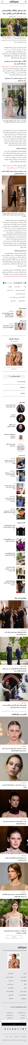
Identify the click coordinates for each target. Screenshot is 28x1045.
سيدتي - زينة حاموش (21, 17)
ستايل (25, 984)
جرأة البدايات (22, 393)
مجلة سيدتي (10, 973)
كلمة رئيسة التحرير (15, 376)
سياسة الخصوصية (16, 1036)
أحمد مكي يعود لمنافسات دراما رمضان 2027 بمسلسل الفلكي (9, 462)
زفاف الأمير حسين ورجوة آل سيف (17, 297)
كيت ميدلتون (10, 290)
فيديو (25, 973)
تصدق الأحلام (22, 387)
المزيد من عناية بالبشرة (19, 714)
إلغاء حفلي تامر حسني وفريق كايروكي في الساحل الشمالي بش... (9, 512)
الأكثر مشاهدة (21, 523)
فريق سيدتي (10, 988)
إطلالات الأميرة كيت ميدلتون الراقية (10, 67)
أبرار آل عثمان (12, 417)
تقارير (25, 988)
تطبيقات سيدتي (9, 991)
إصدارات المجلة (14, 339)
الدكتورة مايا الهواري (11, 426)
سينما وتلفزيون (12, 471)
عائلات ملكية (24, 703)
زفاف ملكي (13, 301)
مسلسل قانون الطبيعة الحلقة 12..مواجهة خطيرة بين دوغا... (9, 583)
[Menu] (25, 1)
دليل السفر (23, 998)
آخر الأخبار (11, 998)
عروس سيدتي (23, 991)
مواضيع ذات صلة (20, 598)
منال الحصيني (12, 446)
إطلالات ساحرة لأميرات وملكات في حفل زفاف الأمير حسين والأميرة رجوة (14, 167)
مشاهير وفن (23, 1015)
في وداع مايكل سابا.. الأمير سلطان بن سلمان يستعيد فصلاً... (9, 487)
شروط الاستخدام (23, 1036)
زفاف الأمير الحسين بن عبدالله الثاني (15, 51)
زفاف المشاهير (22, 301)
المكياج (10, 287)
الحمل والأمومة (9, 1018)
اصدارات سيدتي (22, 995)
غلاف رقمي (10, 995)
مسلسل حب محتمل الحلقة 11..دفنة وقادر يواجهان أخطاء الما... (10, 474)
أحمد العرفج (13, 438)
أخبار (14, 484)
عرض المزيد (14, 937)
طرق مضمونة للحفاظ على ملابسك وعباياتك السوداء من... (9, 527)
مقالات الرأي (22, 403)
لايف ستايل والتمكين (21, 1013)
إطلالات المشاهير (23, 666)
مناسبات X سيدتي (9, 977)
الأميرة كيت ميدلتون (20, 290)
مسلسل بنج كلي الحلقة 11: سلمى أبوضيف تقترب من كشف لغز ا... (10, 499)
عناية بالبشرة (17, 287)
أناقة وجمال (23, 1018)
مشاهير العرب (12, 458)
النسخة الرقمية (14, 369)
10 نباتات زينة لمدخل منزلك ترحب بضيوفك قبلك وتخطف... (10, 569)
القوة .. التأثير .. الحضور (21, 381)
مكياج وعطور (23, 630)
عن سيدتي (11, 980)
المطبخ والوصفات (9, 1015)
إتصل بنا (7, 1036)
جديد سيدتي (21, 455)
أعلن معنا (11, 1036)
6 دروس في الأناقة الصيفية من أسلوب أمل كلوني (9, 540)
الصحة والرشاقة (9, 1013)
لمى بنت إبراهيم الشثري (10, 407)
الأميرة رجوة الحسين (20, 294)
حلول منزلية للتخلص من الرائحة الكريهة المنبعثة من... (10, 555)
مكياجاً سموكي (22, 231)
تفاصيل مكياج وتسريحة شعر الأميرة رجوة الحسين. (14, 276)
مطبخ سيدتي (23, 977)
